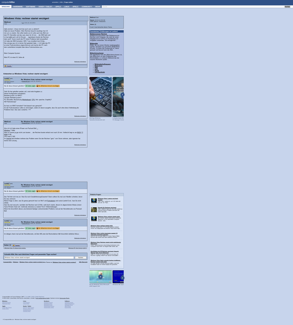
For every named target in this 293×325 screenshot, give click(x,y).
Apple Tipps (5, 308)
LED (10, 37)
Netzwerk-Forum (48, 305)
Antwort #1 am (26, 81)
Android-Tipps (26, 311)
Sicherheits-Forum (69, 303)
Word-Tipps (68, 306)
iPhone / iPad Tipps (28, 308)
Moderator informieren (80, 61)
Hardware (18, 7)
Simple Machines (39, 296)
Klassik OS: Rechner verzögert (107, 207)
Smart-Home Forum (49, 306)
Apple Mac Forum (7, 307)
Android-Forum (27, 310)
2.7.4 (25, 296)
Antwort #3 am (26, 186)
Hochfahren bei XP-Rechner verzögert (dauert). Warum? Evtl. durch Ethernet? (105, 252)
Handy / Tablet (45, 7)
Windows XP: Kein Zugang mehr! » (77, 248)
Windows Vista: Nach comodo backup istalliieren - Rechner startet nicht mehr (106, 261)
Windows (6, 7)
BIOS (79, 132)
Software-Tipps (69, 305)
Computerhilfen (7, 262)
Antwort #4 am (26, 223)
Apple (58, 7)
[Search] (287, 7)
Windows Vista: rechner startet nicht (109, 216)
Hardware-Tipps (48, 303)
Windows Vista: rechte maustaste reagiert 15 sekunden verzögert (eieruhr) (104, 234)
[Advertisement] (69, 40)
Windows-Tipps (6, 303)
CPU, (33, 100)
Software (30, 7)
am (23, 22)
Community (87, 7)
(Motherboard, (26, 100)
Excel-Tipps (68, 307)
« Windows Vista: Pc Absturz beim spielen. (15, 248)
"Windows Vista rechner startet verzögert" (64, 262)
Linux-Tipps (26, 303)
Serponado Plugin (64, 298)
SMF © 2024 (31, 296)
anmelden (55, 2)
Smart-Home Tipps (49, 307)
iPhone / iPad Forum (28, 307)
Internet (8, 138)
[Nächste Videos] (122, 95)
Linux (66, 7)
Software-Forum (69, 302)
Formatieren (51, 201)
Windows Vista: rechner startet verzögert (31, 262)
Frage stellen (68, 2)
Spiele (75, 7)
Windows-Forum (6, 302)
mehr (97, 7)
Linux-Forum (26, 302)
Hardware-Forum (48, 302)
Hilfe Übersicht (83, 262)
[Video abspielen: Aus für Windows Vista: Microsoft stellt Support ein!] (100, 276)
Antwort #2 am (26, 123)
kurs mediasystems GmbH (43, 298)
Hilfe (61, 2)
